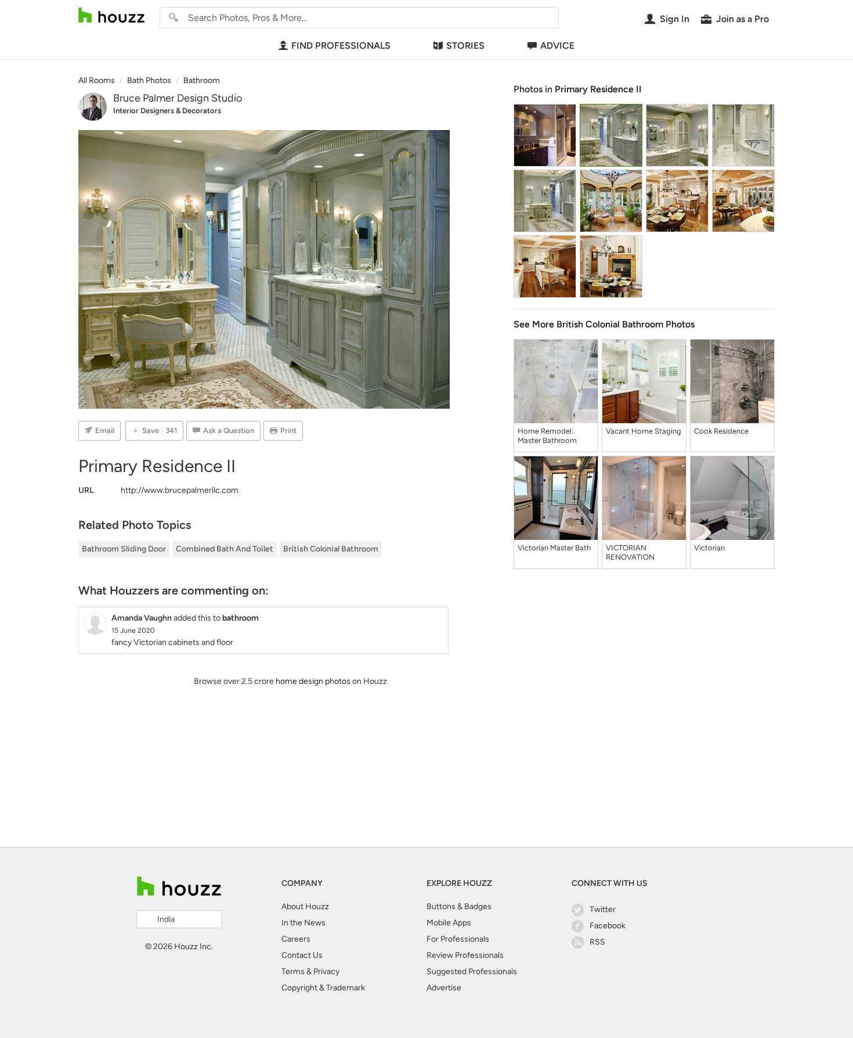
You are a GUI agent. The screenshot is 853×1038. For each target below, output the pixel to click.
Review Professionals (465, 955)
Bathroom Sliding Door (124, 549)
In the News (303, 923)
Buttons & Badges (458, 906)
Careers (295, 939)
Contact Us (302, 955)
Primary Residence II (598, 89)
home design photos (313, 681)
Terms (293, 971)
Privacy (326, 971)
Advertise (443, 988)
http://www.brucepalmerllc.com (179, 490)
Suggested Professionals (471, 971)
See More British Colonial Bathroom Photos (604, 324)
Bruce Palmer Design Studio (177, 98)
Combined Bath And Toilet (224, 549)
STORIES (465, 45)
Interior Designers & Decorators (167, 110)
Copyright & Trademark (323, 988)
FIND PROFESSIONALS (341, 45)
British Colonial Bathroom (330, 549)
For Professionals (457, 939)
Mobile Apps (448, 923)
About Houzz (305, 906)
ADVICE (557, 45)
